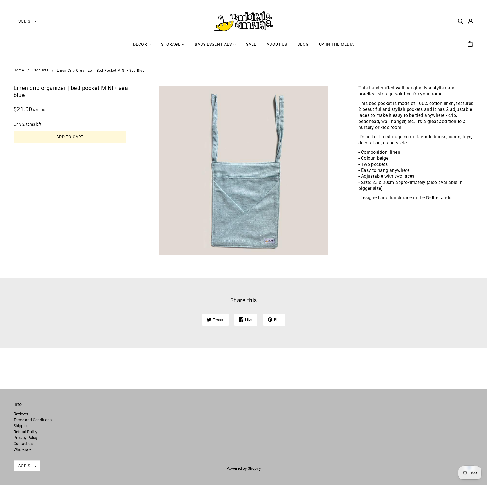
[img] (460, 21)
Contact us (23, 443)
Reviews (21, 414)
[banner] (243, 21)
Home (19, 70)
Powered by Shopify (243, 468)
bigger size (369, 188)
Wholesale (22, 449)
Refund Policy (25, 431)
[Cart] (471, 44)
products (40, 70)
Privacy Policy (26, 437)
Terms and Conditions (33, 420)
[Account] (471, 21)
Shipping (21, 425)
